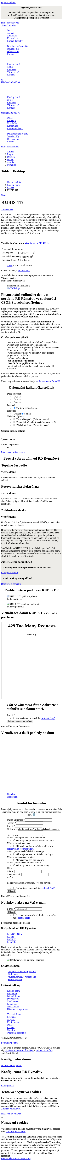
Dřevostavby (13, 51)
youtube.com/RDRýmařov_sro (22, 977)
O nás (9, 30)
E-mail (11, 715)
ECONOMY (24, 270)
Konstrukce (12, 38)
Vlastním (20, 408)
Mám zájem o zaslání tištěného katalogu (25, 851)
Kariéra (10, 54)
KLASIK (11, 942)
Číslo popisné (14, 874)
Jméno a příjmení (16, 820)
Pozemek (11, 405)
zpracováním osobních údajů (20, 849)
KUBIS (10, 936)
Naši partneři (13, 1006)
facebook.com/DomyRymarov (22, 971)
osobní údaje (24, 918)
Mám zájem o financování (19, 843)
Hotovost (11, 411)
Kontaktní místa (9, 25)
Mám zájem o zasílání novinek (21, 857)
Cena (9, 265)
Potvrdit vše (7, 1158)
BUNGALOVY (14, 934)
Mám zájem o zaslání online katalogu (24, 862)
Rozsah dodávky (15, 41)
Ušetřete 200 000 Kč (10, 82)
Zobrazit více (7, 209)
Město (11, 871)
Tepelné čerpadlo (32, 419)
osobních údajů (48, 718)
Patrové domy (13, 996)
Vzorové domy (14, 1014)
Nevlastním (32, 408)
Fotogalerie (12, 1004)
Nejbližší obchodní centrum (20, 829)
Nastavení (6, 1113)
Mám (18, 413)
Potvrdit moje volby (22, 1158)
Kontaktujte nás (15, 979)
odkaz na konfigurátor (11, 1065)
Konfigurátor (13, 1022)
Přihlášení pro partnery (17, 1009)
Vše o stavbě (13, 72)
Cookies (11, 1030)
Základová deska (32, 425)
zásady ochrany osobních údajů (19, 1050)
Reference (11, 69)
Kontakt (11, 74)
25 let (18, 399)
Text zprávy (12, 835)
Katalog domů (13, 64)
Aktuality (11, 33)
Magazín (11, 1019)
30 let (18, 402)
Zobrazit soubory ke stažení (20, 721)
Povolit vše (16, 1113)
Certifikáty (12, 35)
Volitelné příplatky (15, 416)
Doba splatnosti (14, 393)
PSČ (10, 877)
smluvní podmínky (44, 1050)
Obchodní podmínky (16, 1032)
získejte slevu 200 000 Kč (37, 243)
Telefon (11, 823)
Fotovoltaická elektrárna (36, 422)
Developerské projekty (17, 46)
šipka (3, 195)
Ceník (10, 66)
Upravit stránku (8, 2)
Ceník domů (12, 1001)
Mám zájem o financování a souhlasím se (35, 846)
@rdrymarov (13, 974)
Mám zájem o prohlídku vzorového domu (26, 837)
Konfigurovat (7, 1085)
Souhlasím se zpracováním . (36, 718)
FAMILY (11, 939)
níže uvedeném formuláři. (49, 381)
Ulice (10, 868)
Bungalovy (12, 993)
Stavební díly (13, 49)
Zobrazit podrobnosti (11, 1108)
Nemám (27, 413)
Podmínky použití (9, 1042)
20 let (18, 396)
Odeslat (11, 891)
